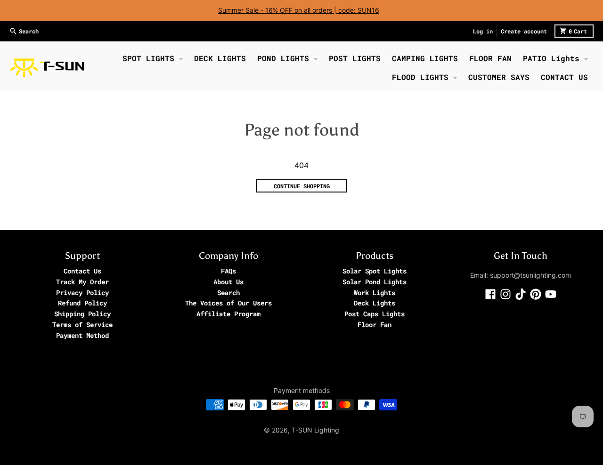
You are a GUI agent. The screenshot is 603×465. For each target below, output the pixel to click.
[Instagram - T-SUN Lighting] (505, 294)
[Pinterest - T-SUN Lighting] (535, 294)
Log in (483, 31)
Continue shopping (302, 186)
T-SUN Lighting (315, 430)
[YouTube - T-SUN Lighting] (550, 294)
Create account (524, 31)
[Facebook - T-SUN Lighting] (490, 294)
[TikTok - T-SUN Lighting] (520, 294)
